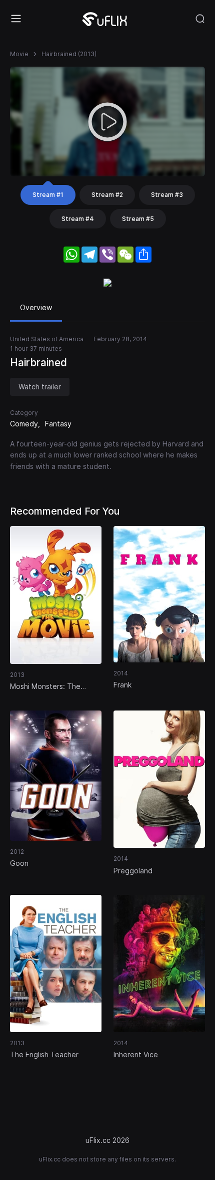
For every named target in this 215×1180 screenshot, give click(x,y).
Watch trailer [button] (39, 386)
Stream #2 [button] (107, 194)
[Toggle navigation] (16, 19)
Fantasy (58, 423)
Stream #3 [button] (167, 194)
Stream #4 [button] (78, 218)
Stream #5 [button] (138, 218)
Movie (19, 54)
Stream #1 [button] (48, 194)
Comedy (24, 423)
